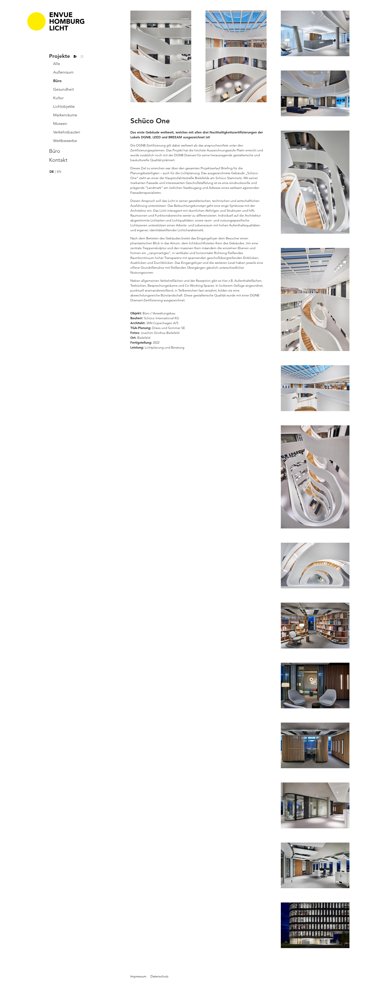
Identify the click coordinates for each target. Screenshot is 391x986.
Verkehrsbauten (66, 132)
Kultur (58, 98)
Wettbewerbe (65, 140)
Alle (56, 63)
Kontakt (58, 160)
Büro (57, 80)
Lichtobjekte (64, 106)
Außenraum (63, 72)
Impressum (138, 976)
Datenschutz (159, 976)
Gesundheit (63, 89)
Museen (60, 123)
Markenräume (65, 115)
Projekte (59, 56)
